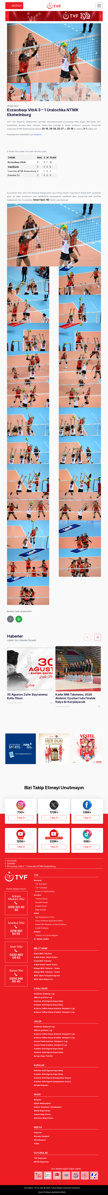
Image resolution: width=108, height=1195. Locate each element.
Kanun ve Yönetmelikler (45, 891)
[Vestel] (20, 748)
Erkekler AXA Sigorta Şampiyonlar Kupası (52, 1081)
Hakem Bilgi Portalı (42, 1114)
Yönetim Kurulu (41, 899)
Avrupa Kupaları (41, 1085)
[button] (101, 16)
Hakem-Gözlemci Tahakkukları (48, 1107)
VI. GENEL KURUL (41, 939)
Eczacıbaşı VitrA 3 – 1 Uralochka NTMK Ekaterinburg (32, 866)
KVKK (36, 913)
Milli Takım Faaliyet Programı (47, 976)
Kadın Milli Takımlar (43, 954)
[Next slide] (96, 53)
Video (36, 1144)
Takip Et (21, 817)
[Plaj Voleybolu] (48, 1175)
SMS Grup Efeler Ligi (43, 997)
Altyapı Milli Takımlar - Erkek (47, 972)
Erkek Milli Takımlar (43, 961)
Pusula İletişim (57, 1188)
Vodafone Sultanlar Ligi (44, 994)
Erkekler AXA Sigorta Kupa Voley (48, 1005)
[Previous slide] (11, 53)
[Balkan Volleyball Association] (75, 1175)
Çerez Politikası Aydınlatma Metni (49, 921)
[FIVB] (66, 1175)
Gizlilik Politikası (42, 928)
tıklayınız (37, 134)
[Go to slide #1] (19, 92)
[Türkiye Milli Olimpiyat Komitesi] (57, 1175)
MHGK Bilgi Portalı (42, 1111)
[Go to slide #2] (42, 92)
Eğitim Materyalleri (42, 1103)
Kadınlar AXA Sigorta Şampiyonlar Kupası (52, 1078)
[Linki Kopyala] (10, 619)
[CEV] (94, 1175)
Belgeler (37, 1100)
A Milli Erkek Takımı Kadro (45, 965)
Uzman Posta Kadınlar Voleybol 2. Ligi (51, 1041)
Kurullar (37, 895)
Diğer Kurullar (40, 910)
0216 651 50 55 (16, 932)
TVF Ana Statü (41, 884)
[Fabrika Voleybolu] (38, 1175)
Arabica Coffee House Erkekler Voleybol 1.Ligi (54, 1012)
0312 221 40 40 (16, 908)
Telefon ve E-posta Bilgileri (46, 935)
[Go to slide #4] (89, 92)
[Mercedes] (54, 748)
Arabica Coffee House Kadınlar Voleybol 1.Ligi (54, 1008)
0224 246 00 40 (16, 980)
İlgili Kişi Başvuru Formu (44, 917)
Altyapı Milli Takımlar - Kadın (47, 968)
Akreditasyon (40, 1140)
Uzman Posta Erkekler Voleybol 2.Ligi (50, 1045)
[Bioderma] (87, 748)
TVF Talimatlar (41, 888)
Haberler (38, 1133)
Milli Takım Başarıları (43, 979)
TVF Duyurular (40, 1158)
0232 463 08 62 (16, 956)
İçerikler (11, 863)
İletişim (37, 932)
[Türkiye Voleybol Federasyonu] (54, 6)
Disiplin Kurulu (41, 906)
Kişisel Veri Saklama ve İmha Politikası (50, 924)
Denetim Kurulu (41, 902)
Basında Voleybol (41, 1136)
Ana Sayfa (11, 860)
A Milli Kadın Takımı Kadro (46, 957)
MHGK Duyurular (41, 1162)
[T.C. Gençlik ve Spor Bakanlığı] (85, 1175)
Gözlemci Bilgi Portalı (43, 1118)
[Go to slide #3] (65, 92)
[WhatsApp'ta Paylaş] (18, 619)
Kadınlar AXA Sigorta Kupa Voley (48, 1001)
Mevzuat (37, 880)
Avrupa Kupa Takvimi (43, 1056)
